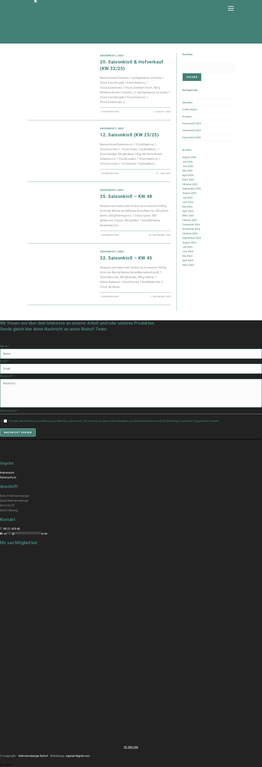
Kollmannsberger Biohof (33, 755)
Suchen (191, 77)
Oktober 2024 (189, 233)
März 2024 (188, 265)
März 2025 (188, 215)
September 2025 (191, 188)
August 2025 (189, 193)
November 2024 (191, 228)
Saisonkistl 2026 (191, 137)
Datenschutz (8, 477)
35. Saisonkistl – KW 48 (126, 196)
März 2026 (188, 179)
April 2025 (187, 211)
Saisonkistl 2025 (112, 55)
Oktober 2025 (189, 184)
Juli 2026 (187, 161)
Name (4, 346)
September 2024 (191, 237)
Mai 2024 (187, 256)
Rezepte (187, 116)
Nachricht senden (18, 432)
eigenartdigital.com (78, 755)
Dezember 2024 (191, 224)
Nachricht (7, 376)
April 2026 (187, 175)
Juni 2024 (187, 251)
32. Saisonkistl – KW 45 (126, 258)
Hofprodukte (189, 109)
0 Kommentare (110, 111)
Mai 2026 (187, 170)
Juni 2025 (187, 202)
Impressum (7, 472)
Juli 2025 (187, 197)
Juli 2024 (187, 247)
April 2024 (187, 260)
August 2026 (189, 157)
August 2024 (189, 242)
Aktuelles (187, 102)
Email (4, 361)
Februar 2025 (189, 220)
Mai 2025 (187, 206)
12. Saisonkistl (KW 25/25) (129, 135)
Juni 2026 (187, 166)
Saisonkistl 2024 (112, 190)
